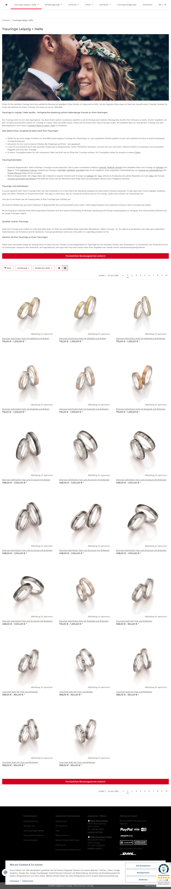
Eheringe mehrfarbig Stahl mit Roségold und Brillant (25, 409)
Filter (8, 268)
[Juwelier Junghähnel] (6, 4)
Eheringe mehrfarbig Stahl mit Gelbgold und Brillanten (140, 338)
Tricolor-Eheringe (14, 173)
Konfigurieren (143, 872)
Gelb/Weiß (71, 170)
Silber (151, 176)
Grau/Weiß (80, 170)
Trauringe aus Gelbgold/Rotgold (150, 170)
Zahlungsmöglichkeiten (34, 830)
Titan (100, 176)
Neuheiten (147, 4)
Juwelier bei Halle (95, 832)
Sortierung (22, 268)
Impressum (14, 881)
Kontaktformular (31, 821)
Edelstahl (89, 176)
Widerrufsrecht (62, 835)
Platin (9, 170)
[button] (163, 4)
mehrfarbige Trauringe (28, 170)
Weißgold (110, 167)
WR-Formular (61, 826)
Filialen (137, 152)
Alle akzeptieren (143, 865)
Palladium (160, 167)
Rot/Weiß (61, 170)
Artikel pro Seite (42, 268)
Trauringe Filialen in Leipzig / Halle (41, 126)
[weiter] (166, 275)
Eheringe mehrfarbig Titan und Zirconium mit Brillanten (84, 480)
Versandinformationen (34, 835)
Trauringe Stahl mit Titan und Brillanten (134, 621)
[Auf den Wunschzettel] (50, 289)
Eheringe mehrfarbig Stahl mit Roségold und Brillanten (84, 409)
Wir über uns (29, 826)
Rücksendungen (31, 840)
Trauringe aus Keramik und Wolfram (21, 179)
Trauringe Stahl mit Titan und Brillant (76, 692)
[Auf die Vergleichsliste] (43, 289)
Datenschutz (27, 881)
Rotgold (118, 167)
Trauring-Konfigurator (127, 4)
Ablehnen (143, 879)
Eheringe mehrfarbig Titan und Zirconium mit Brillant (26, 480)
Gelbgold (102, 167)
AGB (57, 830)
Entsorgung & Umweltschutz (68, 849)
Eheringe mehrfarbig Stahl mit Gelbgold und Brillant (25, 338)
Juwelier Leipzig (95, 848)
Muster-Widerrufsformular (67, 840)
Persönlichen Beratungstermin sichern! (85, 255)
